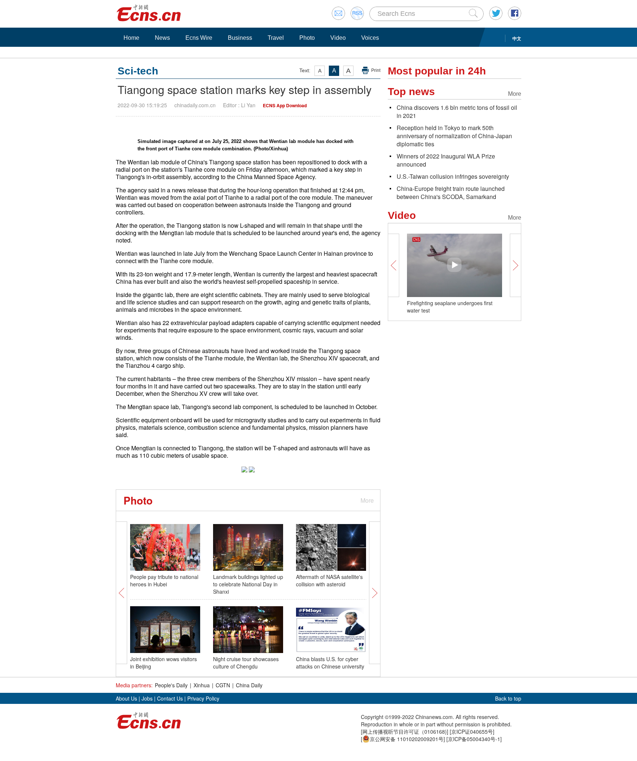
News (162, 38)
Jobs (147, 698)
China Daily (249, 685)
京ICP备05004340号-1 (474, 739)
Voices (370, 38)
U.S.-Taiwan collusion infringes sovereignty (453, 176)
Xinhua (202, 685)
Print (375, 70)
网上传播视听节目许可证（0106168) (404, 731)
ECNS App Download (285, 105)
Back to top (508, 698)
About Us (126, 698)
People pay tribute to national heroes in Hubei (164, 580)
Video (338, 38)
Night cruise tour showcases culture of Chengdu (246, 662)
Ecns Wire (198, 38)
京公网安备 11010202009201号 (406, 739)
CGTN (223, 685)
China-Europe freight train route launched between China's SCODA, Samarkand (451, 192)
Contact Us (170, 698)
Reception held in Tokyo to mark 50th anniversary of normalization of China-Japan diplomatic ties (454, 135)
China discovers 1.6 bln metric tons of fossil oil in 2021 (457, 111)
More (367, 500)
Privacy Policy (203, 698)
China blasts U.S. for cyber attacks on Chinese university (330, 662)
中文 (516, 38)
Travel (276, 38)
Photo (307, 38)
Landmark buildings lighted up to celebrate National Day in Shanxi (248, 584)
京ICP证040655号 (472, 731)
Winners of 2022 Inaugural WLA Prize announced (446, 160)
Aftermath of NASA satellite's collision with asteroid (329, 580)
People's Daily (171, 685)
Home (131, 38)
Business (240, 38)
